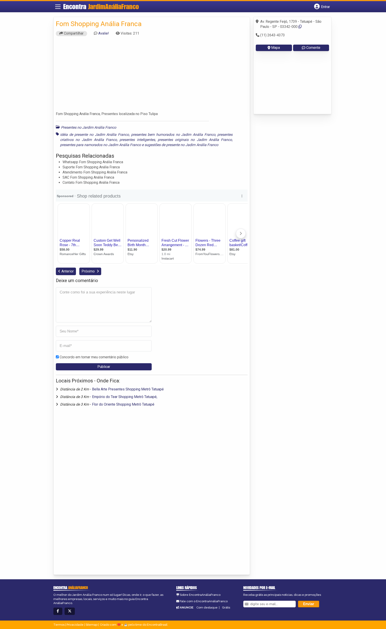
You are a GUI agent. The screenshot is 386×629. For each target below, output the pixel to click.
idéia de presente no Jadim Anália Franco (94, 134)
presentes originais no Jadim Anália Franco (195, 140)
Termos (59, 624)
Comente (313, 47)
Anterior (67, 271)
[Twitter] (70, 611)
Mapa (275, 47)
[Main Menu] (57, 6)
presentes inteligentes (137, 140)
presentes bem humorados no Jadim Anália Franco (173, 134)
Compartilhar (73, 33)
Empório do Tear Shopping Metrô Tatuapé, (124, 397)
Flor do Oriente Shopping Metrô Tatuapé (123, 404)
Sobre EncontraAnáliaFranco (200, 594)
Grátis (226, 607)
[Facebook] (57, 611)
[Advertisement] (152, 76)
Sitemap (91, 624)
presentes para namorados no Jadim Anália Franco (100, 145)
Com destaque (207, 607)
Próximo (89, 271)
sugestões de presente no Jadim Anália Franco (181, 145)
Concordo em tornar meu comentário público (94, 357)
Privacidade (75, 624)
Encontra (101, 6)
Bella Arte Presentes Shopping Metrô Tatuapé (128, 389)
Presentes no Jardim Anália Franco (88, 127)
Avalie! (103, 33)
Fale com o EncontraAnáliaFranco (204, 601)
